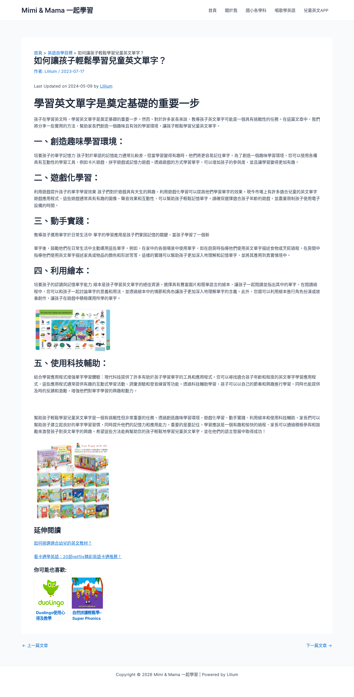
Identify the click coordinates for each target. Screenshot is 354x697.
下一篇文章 (319, 645)
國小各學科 (256, 10)
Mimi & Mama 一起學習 (57, 10)
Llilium (106, 86)
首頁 (212, 10)
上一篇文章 (35, 645)
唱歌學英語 (285, 10)
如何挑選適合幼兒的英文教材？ (63, 543)
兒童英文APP (316, 10)
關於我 (231, 10)
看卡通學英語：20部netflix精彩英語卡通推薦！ (78, 556)
